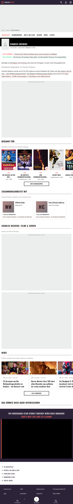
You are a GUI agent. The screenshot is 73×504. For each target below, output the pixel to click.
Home (3, 30)
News (46, 35)
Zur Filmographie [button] (36, 184)
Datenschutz (40, 489)
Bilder (39, 35)
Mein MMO (56, 493)
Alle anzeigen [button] (36, 393)
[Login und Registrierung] (65, 2)
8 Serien (24, 63)
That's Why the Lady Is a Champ (36, 416)
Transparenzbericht (59, 489)
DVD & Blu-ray (29, 35)
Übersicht (6, 35)
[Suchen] (61, 2)
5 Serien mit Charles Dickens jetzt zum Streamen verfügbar (35, 54)
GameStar (23, 493)
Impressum (7, 489)
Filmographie (17, 35)
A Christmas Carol (33, 76)
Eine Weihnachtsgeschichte (16, 74)
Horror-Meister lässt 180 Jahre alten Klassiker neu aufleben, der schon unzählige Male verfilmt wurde (43, 383)
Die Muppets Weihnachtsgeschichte (40, 74)
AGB (21, 489)
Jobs (5, 493)
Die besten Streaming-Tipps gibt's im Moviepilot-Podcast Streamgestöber (39, 57)
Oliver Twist (56, 175)
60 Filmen (13, 63)
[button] (17, 502)
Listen (52, 35)
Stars (7, 30)
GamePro (39, 493)
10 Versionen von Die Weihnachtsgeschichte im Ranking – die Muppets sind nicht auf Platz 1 (13, 383)
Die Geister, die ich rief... (8, 176)
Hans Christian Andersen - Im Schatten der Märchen (17, 217)
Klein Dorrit (45, 76)
